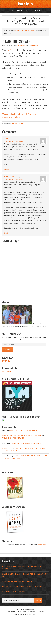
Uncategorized (17, 123)
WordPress (27, 614)
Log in (35, 614)
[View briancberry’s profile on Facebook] (3, 361)
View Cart (42, 545)
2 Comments (33, 45)
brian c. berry (10, 176)
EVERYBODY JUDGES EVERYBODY (23, 430)
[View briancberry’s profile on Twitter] (5, 361)
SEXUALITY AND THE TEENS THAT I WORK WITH (22, 587)
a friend (11, 50)
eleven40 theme (28, 612)
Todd (6, 138)
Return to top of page (25, 609)
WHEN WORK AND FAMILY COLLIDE (26, 443)
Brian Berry (25, 4)
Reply (6, 169)
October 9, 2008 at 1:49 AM (13, 141)
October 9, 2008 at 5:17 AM (13, 179)
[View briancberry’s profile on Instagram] (7, 361)
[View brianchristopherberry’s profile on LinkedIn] (9, 361)
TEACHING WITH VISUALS (13, 438)
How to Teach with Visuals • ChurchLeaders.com (21, 435)
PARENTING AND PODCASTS (14, 592)
